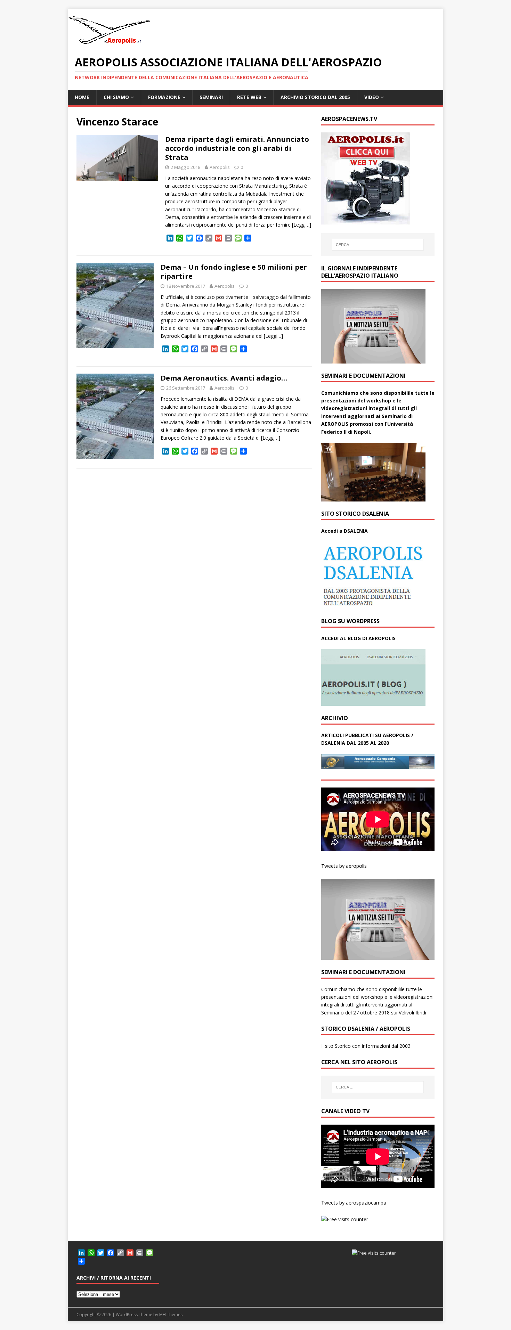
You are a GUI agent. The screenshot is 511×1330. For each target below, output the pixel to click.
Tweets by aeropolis (344, 866)
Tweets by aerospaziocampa (353, 1202)
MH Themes (170, 1314)
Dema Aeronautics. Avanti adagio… (224, 378)
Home (82, 97)
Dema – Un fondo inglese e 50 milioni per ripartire (234, 271)
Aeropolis (220, 167)
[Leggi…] (301, 224)
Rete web (249, 97)
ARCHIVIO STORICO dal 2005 (315, 97)
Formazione (164, 97)
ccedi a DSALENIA (346, 531)
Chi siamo (116, 97)
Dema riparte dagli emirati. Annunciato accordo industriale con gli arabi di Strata (237, 148)
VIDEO (371, 97)
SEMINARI (211, 97)
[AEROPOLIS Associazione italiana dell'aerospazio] (109, 44)
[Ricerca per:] (378, 245)
